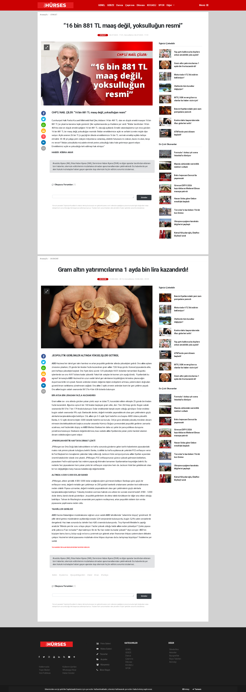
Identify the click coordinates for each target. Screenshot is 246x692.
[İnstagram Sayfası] (50, 657)
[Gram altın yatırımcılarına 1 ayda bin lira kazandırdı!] (97, 317)
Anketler (173, 652)
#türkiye (104, 575)
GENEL (101, 5)
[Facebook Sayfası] (40, 657)
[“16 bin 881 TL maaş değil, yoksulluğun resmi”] (97, 73)
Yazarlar (104, 654)
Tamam (197, 689)
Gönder (144, 197)
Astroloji (172, 662)
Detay (186, 689)
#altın (54, 575)
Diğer (170, 5)
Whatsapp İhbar (69, 670)
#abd (89, 575)
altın (143, 363)
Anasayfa (44, 15)
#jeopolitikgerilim (77, 575)
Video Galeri (106, 649)
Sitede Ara (174, 649)
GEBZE (110, 5)
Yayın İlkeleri (44, 670)
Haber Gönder (68, 673)
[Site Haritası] (70, 657)
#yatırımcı (63, 575)
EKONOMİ (54, 259)
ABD (54, 363)
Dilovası (141, 5)
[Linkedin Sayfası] (60, 657)
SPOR (161, 5)
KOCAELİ (151, 5)
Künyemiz (104, 664)
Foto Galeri (105, 643)
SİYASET (53, 15)
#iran (96, 575)
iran (68, 522)
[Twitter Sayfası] (45, 657)
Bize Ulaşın (105, 670)
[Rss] (65, 657)
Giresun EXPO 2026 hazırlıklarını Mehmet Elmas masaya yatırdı (187, 188)
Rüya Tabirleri (175, 659)
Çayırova (129, 5)
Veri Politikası (45, 673)
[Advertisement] (22, 54)
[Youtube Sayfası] (55, 657)
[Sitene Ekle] (75, 657)
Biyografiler (174, 656)
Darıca (119, 5)
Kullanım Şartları (69, 667)
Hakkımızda (44, 667)
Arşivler (103, 659)
